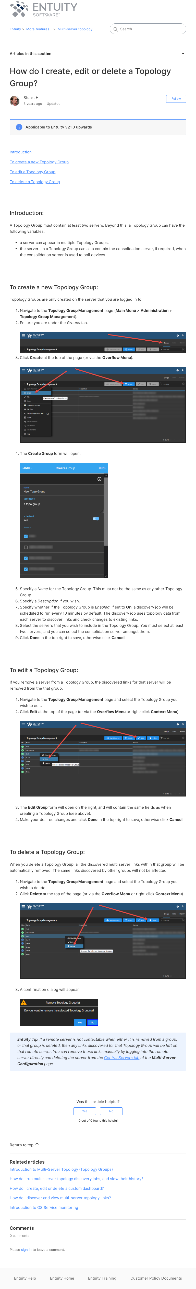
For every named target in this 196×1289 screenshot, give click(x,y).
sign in (26, 1250)
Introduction (21, 152)
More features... (39, 29)
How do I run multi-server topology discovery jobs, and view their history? (76, 1178)
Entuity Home (62, 1278)
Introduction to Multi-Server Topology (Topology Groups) (61, 1169)
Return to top (22, 1144)
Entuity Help (25, 1278)
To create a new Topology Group (39, 162)
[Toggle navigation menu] (177, 9)
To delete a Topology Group (35, 181)
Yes (84, 1111)
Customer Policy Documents (156, 1278)
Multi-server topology (75, 29)
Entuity (15, 29)
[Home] (43, 9)
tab (121, 1057)
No (111, 1111)
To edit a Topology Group (32, 171)
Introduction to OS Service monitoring (44, 1207)
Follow (176, 98)
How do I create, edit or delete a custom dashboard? (57, 1188)
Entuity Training (102, 1278)
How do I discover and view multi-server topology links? (60, 1197)
